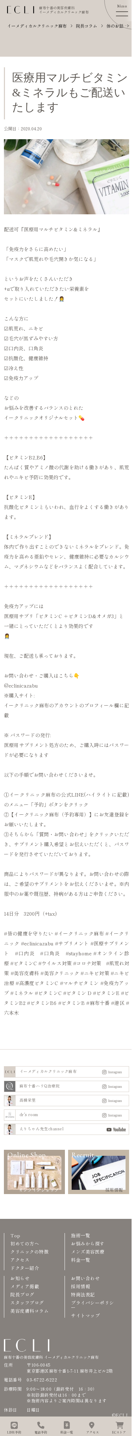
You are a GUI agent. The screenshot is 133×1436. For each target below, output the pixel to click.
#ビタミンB (71, 1002)
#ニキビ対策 (95, 973)
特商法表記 (83, 1294)
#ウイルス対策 (54, 963)
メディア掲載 (24, 1286)
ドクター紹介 (24, 1268)
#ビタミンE (106, 992)
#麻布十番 (98, 1002)
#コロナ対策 (87, 963)
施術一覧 (80, 1235)
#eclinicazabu (37, 943)
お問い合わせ (85, 1278)
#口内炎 (25, 953)
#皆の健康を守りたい (28, 933)
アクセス (19, 1259)
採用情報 (80, 1286)
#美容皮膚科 (25, 973)
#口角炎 (50, 953)
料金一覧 (80, 1259)
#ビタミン (74, 992)
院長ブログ (22, 1294)
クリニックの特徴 (29, 1251)
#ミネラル (21, 992)
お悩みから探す (88, 1243)
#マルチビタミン (79, 982)
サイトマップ (85, 1315)
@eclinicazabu (21, 685)
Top (15, 1235)
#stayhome (79, 953)
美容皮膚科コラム (29, 1310)
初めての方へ (24, 1243)
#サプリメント (72, 943)
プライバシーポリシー (92, 1305)
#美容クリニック (59, 973)
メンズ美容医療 (88, 1251)
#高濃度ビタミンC (37, 982)
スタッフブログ (27, 1302)
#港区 (117, 1002)
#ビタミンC (23, 963)
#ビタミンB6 (42, 1002)
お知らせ (19, 1278)
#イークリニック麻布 (79, 933)
